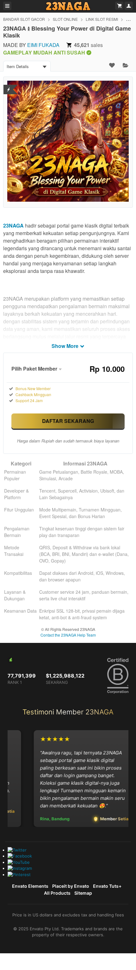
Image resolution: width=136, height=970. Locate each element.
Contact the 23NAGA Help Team (68, 635)
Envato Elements (30, 886)
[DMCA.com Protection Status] (8, 85)
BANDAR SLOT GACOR (24, 19)
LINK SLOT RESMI (102, 19)
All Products (57, 893)
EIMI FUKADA (43, 45)
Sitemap (83, 893)
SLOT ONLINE (65, 19)
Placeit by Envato (70, 886)
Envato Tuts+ (107, 886)
